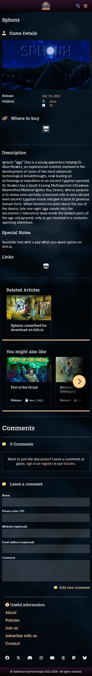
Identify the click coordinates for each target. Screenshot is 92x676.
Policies (12, 620)
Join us (11, 628)
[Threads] (63, 658)
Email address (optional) (18, 542)
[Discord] (29, 658)
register (47, 463)
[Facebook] (7, 658)
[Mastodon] (74, 658)
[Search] (78, 6)
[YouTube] (52, 658)
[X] (18, 658)
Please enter (13, 511)
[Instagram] (41, 658)
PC (51, 105)
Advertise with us (21, 635)
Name (6, 495)
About (10, 612)
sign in (31, 463)
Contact (12, 643)
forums (69, 463)
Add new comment (74, 587)
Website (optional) (14, 527)
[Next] (79, 381)
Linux (53, 101)
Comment (8, 558)
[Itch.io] (46, 266)
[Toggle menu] (85, 6)
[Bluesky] (85, 658)
